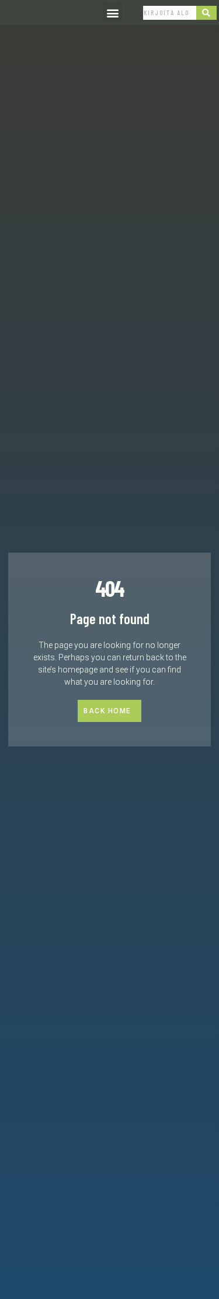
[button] (112, 12)
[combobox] (169, 13)
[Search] (206, 13)
